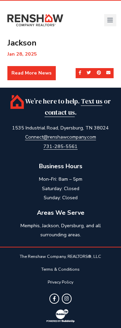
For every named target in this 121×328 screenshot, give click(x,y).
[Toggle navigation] (110, 20)
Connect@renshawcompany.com (60, 136)
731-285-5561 (60, 146)
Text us (92, 101)
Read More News (31, 72)
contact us (60, 112)
